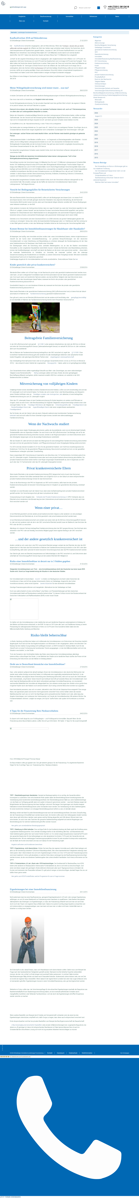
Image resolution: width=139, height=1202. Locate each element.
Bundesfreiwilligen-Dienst (19, 407)
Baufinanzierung (45, 16)
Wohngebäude (99, 102)
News (117, 16)
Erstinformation (87, 1053)
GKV (96, 52)
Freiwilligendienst (78, 405)
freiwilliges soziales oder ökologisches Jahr (47, 394)
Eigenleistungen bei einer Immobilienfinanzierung (33, 889)
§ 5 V (41, 344)
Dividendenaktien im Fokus (104, 175)
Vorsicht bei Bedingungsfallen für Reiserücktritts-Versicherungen (40, 189)
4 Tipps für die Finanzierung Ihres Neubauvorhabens (34, 711)
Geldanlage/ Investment (103, 47)
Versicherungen (100, 86)
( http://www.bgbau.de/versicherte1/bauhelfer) (26, 1025)
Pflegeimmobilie (100, 68)
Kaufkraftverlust (19, 46)
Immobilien (69, 16)
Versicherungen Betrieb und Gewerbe (107, 88)
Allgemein (98, 41)
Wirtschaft (98, 100)
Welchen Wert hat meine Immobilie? (107, 182)
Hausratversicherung (101, 54)
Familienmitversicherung (38, 294)
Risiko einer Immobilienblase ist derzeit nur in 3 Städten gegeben (40, 561)
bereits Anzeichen (46, 583)
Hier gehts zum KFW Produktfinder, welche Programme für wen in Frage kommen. (38, 876)
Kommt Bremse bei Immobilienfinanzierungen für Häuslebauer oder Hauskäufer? (47, 229)
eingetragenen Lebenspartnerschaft (62, 357)
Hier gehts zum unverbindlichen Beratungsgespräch (28, 825)
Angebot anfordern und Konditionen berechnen (26, 844)
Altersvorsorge (100, 43)
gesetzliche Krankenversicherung (105, 50)
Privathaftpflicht (100, 77)
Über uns (22, 21)
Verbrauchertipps (100, 84)
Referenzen (93, 16)
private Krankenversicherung (104, 75)
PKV (96, 72)
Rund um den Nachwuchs (103, 79)
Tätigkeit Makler (100, 81)
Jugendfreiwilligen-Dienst (41, 407)
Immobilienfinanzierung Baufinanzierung (108, 59)
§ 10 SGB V (75, 352)
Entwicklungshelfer (62, 405)
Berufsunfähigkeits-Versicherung (105, 45)
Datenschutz (73, 1053)
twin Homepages (124, 1053)
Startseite (14, 32)
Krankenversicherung (102, 63)
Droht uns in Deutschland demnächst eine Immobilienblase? (37, 664)
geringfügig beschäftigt (78, 297)
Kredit (97, 66)
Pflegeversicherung (101, 70)
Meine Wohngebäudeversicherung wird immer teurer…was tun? (39, 88)
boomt (37, 579)
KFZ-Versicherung (101, 61)
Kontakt (45, 21)
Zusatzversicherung (101, 104)
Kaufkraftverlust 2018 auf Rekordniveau (28, 38)
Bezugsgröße (52, 363)
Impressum (60, 1053)
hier (76, 259)
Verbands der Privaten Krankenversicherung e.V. (52, 497)
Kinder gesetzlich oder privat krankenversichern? (32, 264)
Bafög (36, 373)
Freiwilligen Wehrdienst (35, 405)
